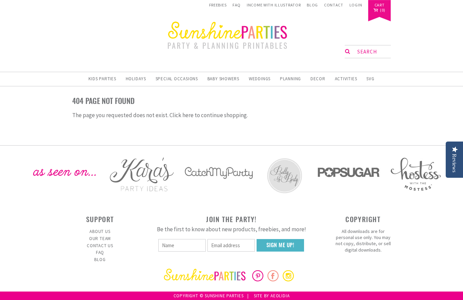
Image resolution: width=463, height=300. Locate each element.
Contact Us (100, 246)
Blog (312, 4)
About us (99, 231)
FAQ (237, 4)
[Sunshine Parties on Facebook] (273, 279)
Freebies (218, 4)
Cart (380, 5)
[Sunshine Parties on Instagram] (288, 279)
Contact (333, 4)
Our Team (100, 238)
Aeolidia (279, 296)
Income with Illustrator (274, 4)
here (188, 115)
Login (355, 4)
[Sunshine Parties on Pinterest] (257, 279)
